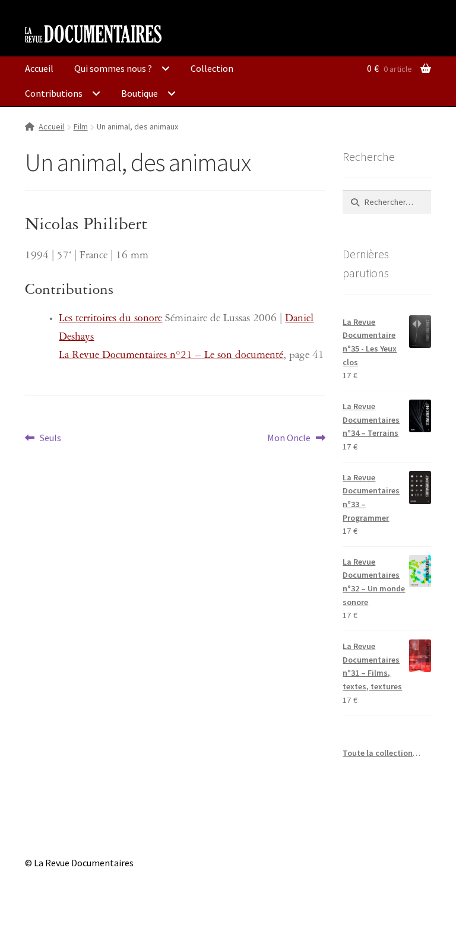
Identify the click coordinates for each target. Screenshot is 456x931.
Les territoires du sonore (110, 319)
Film (81, 126)
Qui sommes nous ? (113, 68)
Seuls (50, 438)
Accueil (39, 68)
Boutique (139, 93)
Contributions (54, 93)
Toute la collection (378, 753)
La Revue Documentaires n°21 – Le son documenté (171, 356)
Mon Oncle (289, 438)
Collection (212, 68)
